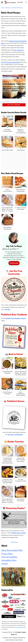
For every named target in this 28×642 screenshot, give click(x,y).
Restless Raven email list (19, 533)
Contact (4, 563)
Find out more (14, 263)
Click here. (7, 309)
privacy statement (19, 627)
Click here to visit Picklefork (15, 434)
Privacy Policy (7, 553)
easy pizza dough (19, 50)
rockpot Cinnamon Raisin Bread (11, 62)
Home (2, 7)
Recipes (8, 7)
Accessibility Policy (8, 560)
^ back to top (14, 542)
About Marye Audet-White (12, 550)
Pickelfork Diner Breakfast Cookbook (15, 318)
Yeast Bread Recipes (17, 7)
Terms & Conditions (9, 557)
